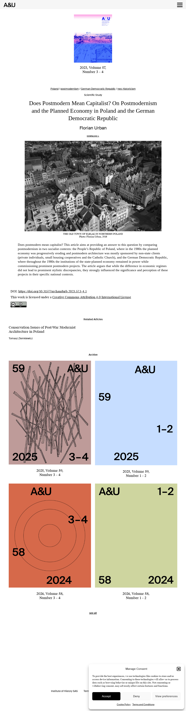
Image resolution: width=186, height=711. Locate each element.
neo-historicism (127, 88)
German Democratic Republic (98, 88)
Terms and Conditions (143, 704)
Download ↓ (93, 136)
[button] (179, 669)
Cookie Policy (124, 704)
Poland (54, 88)
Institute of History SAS (64, 691)
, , (93, 70)
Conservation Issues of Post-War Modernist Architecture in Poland (42, 329)
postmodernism (69, 88)
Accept (106, 696)
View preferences (166, 696)
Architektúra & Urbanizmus (8, 5)
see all (93, 613)
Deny (136, 696)
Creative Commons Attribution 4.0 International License (91, 297)
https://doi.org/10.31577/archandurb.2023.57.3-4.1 (52, 291)
